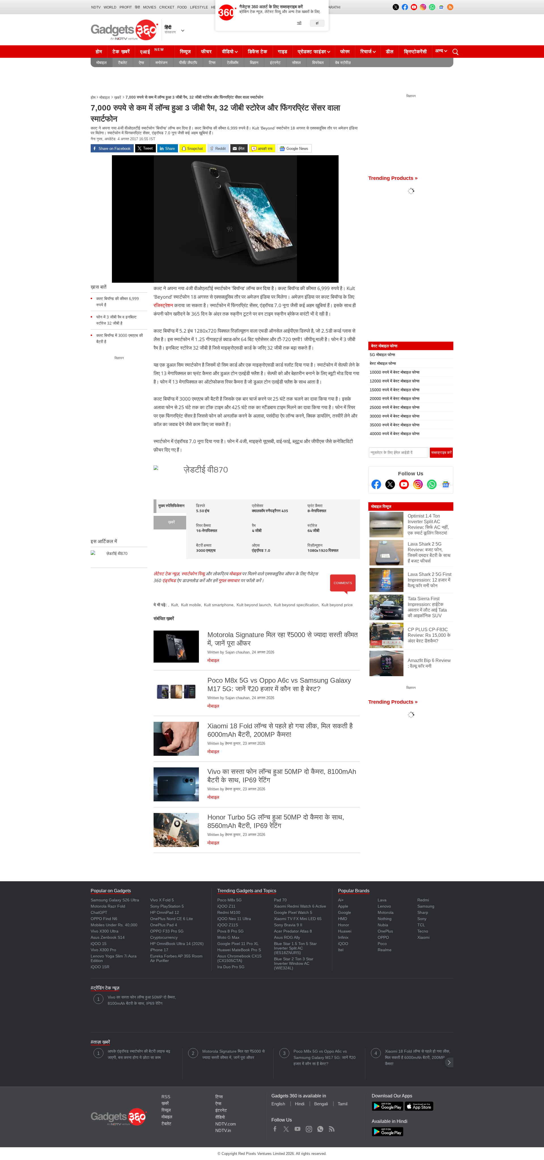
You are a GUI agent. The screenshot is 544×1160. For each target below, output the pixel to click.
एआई (152, 51)
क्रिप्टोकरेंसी (415, 51)
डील (389, 51)
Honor (343, 925)
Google (344, 912)
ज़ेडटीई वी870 (206, 470)
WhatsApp (320, 1127)
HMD (342, 918)
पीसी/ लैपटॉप (188, 62)
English (278, 1103)
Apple (343, 906)
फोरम (345, 51)
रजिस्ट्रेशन (163, 305)
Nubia (383, 925)
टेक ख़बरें (120, 51)
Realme (385, 950)
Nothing (385, 918)
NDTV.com (225, 1123)
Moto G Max (228, 937)
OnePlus (385, 931)
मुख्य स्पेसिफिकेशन (171, 506)
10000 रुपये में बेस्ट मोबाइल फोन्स (394, 372)
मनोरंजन (161, 62)
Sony (421, 918)
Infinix (343, 937)
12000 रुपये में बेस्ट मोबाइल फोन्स (394, 381)
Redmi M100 (228, 912)
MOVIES (149, 7)
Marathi (332, 7)
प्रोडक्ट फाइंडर (312, 51)
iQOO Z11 (226, 906)
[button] (449, 1062)
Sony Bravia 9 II (288, 925)
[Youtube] (404, 484)
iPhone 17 (159, 950)
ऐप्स (141, 62)
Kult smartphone (218, 605)
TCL (421, 925)
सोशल (296, 62)
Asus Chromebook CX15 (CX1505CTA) (239, 958)
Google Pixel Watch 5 (293, 912)
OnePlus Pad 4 (163, 925)
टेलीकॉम (232, 62)
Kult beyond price (337, 605)
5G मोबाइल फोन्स (382, 354)
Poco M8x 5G (229, 900)
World (110, 7)
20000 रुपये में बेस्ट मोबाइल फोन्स (394, 398)
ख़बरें (117, 97)
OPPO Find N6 (104, 918)
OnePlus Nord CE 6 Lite (171, 918)
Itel (340, 950)
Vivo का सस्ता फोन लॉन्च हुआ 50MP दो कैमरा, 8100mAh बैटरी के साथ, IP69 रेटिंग (142, 1000)
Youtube (297, 1127)
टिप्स (212, 62)
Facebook (275, 1127)
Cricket (166, 7)
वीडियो (228, 51)
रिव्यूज (185, 51)
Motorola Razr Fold (108, 906)
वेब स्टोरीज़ (343, 62)
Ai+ (341, 900)
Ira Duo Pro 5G (231, 967)
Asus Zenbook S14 (108, 937)
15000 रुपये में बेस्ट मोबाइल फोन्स (394, 390)
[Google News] (445, 484)
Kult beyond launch (254, 605)
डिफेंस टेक (257, 51)
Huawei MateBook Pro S (239, 950)
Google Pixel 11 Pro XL (238, 943)
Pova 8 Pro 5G (230, 931)
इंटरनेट (275, 62)
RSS (166, 1096)
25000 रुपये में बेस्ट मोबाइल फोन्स (394, 407)
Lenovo (384, 906)
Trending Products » (393, 178)
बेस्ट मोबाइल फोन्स (383, 363)
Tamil (342, 1103)
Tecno (422, 931)
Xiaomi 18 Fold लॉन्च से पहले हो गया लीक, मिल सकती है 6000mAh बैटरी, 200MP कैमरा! (417, 1057)
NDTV (96, 7)
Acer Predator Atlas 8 (293, 931)
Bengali (321, 1103)
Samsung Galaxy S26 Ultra (115, 900)
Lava (382, 900)
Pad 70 (280, 900)
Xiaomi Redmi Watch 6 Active (300, 906)
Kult (174, 605)
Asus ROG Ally (287, 937)
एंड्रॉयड (169, 580)
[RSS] (450, 7)
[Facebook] (376, 484)
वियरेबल (318, 62)
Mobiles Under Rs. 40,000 (114, 925)
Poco (382, 943)
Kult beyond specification (296, 605)
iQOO (343, 943)
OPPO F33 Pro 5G (167, 931)
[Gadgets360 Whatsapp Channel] (432, 484)
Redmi (423, 900)
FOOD (182, 7)
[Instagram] (418, 484)
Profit (126, 7)
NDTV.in (223, 1130)
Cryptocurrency (164, 937)
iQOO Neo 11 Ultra (234, 918)
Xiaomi (423, 937)
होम (99, 51)
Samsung (425, 906)
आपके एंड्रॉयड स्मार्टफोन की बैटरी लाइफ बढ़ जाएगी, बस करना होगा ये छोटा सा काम (139, 1054)
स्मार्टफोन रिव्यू (193, 574)
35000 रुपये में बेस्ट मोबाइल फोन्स (394, 425)
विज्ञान (254, 62)
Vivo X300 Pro (103, 950)
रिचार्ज (366, 51)
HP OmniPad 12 (164, 912)
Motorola (386, 912)
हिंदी (137, 7)
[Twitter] (390, 484)
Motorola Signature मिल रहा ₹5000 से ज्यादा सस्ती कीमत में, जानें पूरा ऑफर (233, 1054)
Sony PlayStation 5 (167, 906)
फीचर (206, 51)
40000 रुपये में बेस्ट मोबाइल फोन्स (394, 433)
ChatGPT (99, 912)
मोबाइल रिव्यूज (381, 506)
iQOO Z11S (227, 925)
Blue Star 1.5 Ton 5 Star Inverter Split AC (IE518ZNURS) (295, 948)
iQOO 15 (99, 943)
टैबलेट (122, 62)
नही (299, 23)
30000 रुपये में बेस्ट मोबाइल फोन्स (394, 416)
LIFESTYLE (199, 7)
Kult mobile (191, 605)
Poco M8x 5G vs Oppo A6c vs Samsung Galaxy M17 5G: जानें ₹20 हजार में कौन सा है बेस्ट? (325, 1057)
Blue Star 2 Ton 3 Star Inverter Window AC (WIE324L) (293, 963)
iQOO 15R (100, 967)
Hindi (299, 1103)
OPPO (383, 937)
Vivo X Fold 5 (162, 900)
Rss (331, 1127)
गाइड (282, 51)
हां (317, 23)
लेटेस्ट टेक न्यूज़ (166, 574)
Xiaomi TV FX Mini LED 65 (298, 918)
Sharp (422, 912)
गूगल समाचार (228, 580)
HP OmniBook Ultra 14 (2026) (177, 943)
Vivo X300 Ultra (104, 931)
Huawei (344, 931)
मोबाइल (101, 62)
